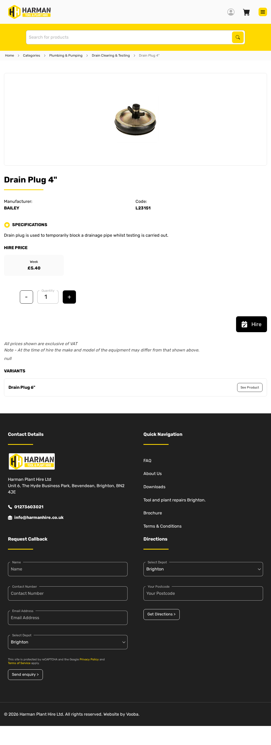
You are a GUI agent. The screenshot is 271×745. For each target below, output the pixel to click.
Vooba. (132, 714)
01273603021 (28, 506)
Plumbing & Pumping (66, 55)
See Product (250, 387)
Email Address (22, 611)
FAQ (147, 460)
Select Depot (21, 635)
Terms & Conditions (162, 526)
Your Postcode (159, 586)
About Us (152, 473)
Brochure (152, 512)
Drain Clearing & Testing (111, 55)
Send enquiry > (25, 674)
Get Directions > (161, 614)
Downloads (154, 486)
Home (9, 55)
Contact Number (24, 586)
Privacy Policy (89, 659)
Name (16, 562)
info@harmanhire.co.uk (39, 517)
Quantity (48, 290)
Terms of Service (19, 663)
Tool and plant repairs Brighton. (174, 499)
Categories (31, 55)
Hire (256, 324)
